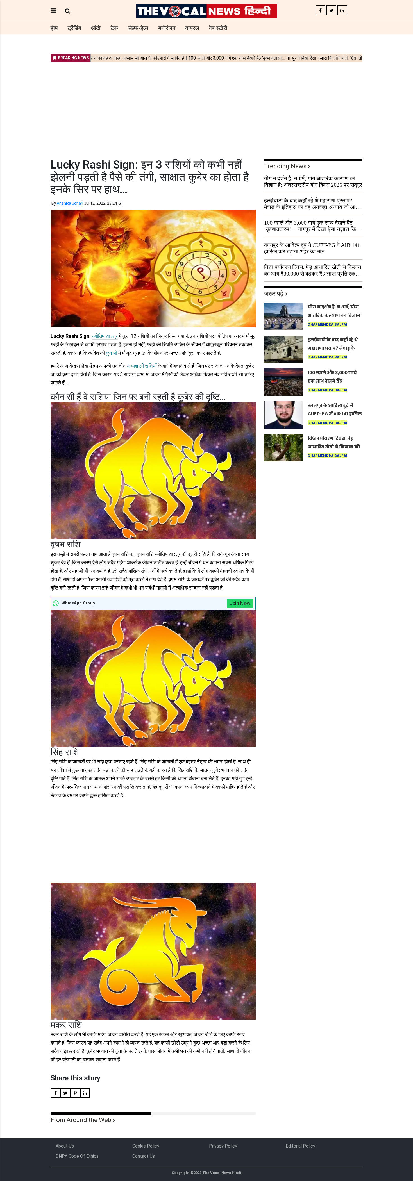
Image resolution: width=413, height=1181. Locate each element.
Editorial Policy (300, 1146)
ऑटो (96, 28)
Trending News (285, 166)
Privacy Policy (223, 1146)
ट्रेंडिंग (74, 28)
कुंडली (111, 353)
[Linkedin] (342, 10)
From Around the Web (81, 1119)
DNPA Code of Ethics (77, 1156)
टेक (114, 28)
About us (65, 1146)
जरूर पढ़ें (273, 293)
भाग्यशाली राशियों (141, 366)
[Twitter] (331, 10)
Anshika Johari (70, 203)
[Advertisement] (206, 106)
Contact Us (143, 1156)
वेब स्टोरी (218, 28)
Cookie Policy (145, 1146)
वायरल (192, 28)
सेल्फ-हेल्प (138, 28)
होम (54, 28)
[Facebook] (320, 10)
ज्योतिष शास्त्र (105, 336)
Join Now (240, 603)
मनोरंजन (166, 28)
